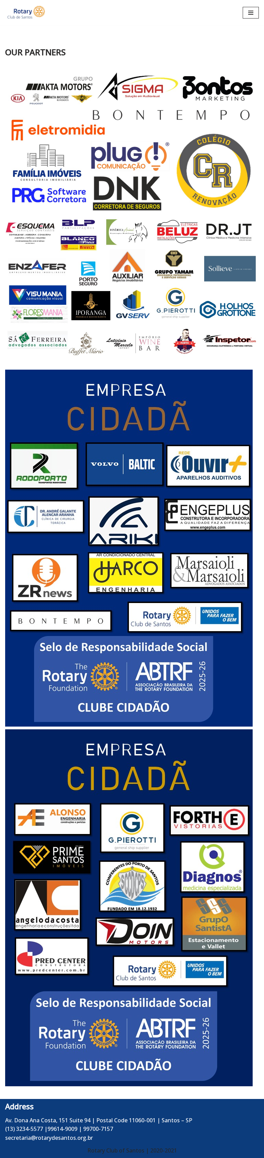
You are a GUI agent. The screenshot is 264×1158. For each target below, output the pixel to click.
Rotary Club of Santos (116, 1150)
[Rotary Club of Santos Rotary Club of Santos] (25, 12)
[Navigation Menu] (251, 13)
